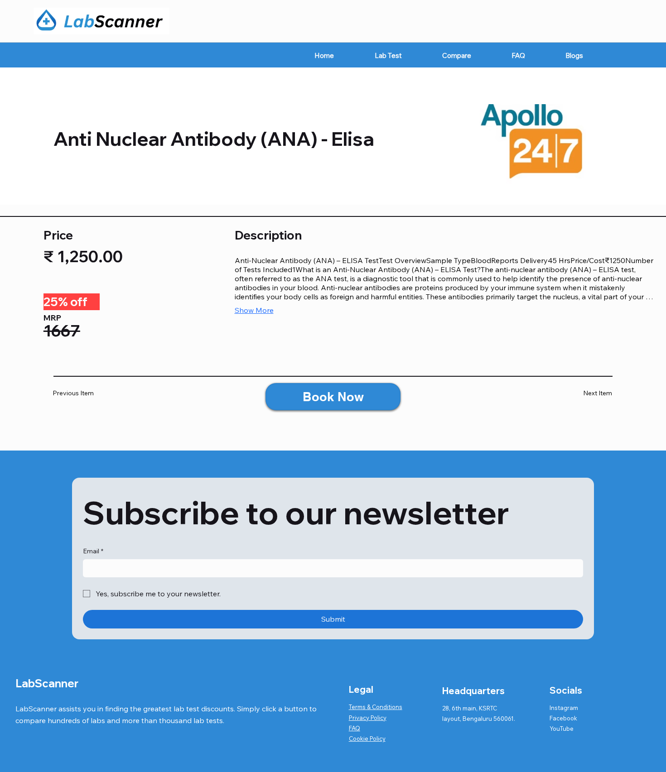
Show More (254, 310)
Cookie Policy (367, 738)
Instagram (564, 707)
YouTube (562, 728)
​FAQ (354, 728)
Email (93, 551)
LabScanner (46, 683)
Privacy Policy (367, 717)
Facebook (563, 718)
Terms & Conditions (375, 706)
